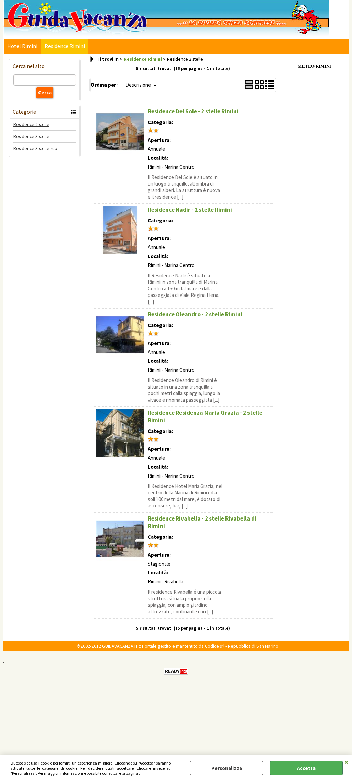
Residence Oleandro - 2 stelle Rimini (195, 314)
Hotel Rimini (22, 46)
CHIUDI (346, 762)
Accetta (306, 768)
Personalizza (226, 768)
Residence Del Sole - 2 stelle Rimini (193, 111)
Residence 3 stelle (31, 136)
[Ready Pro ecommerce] (176, 671)
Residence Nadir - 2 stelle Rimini (190, 209)
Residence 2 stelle (31, 124)
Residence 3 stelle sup (35, 148)
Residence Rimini (65, 46)
